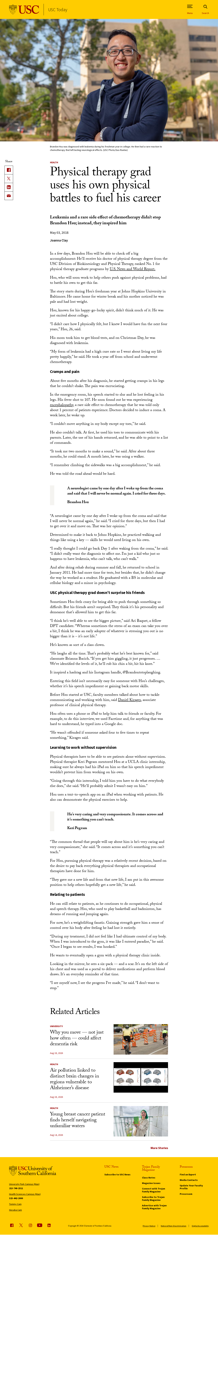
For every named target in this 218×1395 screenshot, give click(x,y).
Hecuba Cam (15, 1209)
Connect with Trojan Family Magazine (153, 1190)
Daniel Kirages (129, 700)
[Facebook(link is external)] (8, 170)
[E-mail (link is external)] (8, 195)
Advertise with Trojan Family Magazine (154, 1207)
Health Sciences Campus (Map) (25, 1194)
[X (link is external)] (8, 178)
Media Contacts (189, 1180)
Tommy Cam (15, 1204)
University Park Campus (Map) (24, 1184)
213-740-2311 (16, 1188)
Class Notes (148, 1177)
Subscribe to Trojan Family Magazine (153, 1198)
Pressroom (186, 1193)
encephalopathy (61, 405)
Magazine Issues (151, 1183)
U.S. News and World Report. (132, 269)
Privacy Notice (149, 1226)
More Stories (159, 1148)
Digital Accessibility (200, 1226)
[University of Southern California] (24, 9)
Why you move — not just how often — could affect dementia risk (77, 1038)
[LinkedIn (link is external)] (8, 187)
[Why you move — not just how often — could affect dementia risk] (141, 1039)
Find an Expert (188, 1174)
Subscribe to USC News (117, 1174)
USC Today (57, 9)
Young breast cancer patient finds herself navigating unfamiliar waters (77, 1120)
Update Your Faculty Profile (191, 1187)
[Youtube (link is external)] (39, 1225)
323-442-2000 (16, 1198)
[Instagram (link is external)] (30, 1225)
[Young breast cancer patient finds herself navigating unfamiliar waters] (141, 1121)
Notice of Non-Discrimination (173, 1226)
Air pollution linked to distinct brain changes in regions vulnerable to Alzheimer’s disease (74, 1079)
